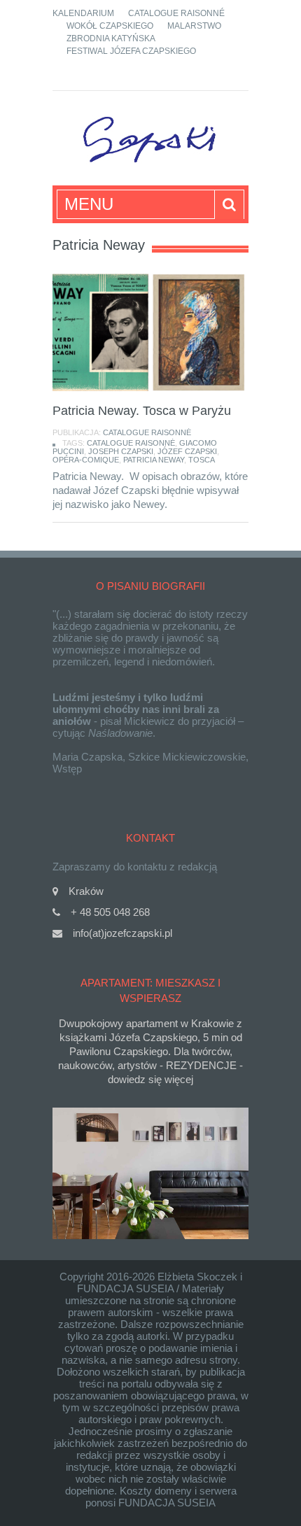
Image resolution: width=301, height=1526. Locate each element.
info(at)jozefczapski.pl (122, 933)
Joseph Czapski (120, 451)
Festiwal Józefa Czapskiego (131, 51)
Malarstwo (194, 26)
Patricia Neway (153, 459)
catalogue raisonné (131, 443)
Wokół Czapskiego (109, 26)
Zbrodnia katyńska (110, 38)
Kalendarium (83, 13)
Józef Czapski (187, 451)
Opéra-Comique (85, 459)
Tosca (201, 459)
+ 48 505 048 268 (110, 912)
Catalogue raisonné (176, 13)
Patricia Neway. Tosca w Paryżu (141, 411)
